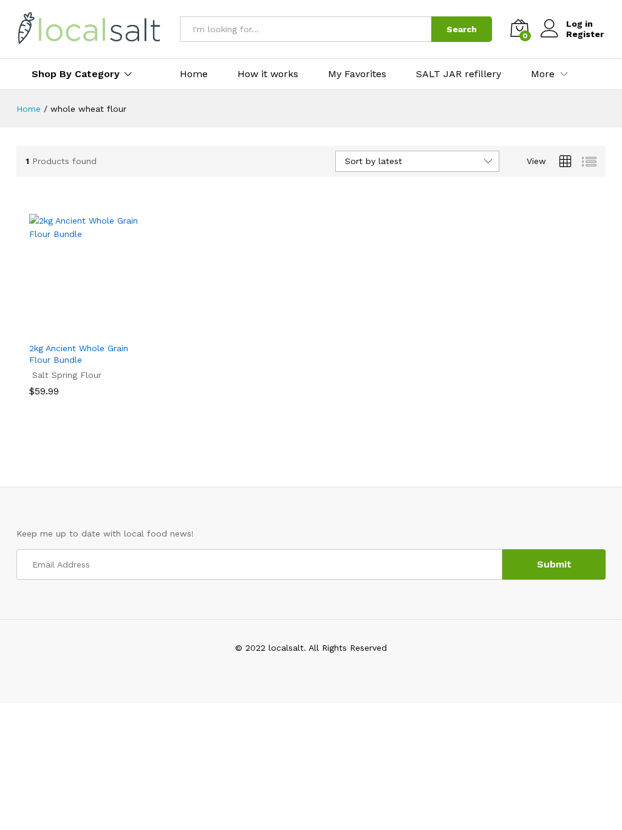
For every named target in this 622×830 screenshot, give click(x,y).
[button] (76, 328)
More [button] (543, 74)
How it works (268, 74)
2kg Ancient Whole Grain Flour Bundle (78, 353)
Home (194, 74)
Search (461, 29)
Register (585, 34)
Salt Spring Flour (66, 375)
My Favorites (357, 74)
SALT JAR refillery (458, 74)
